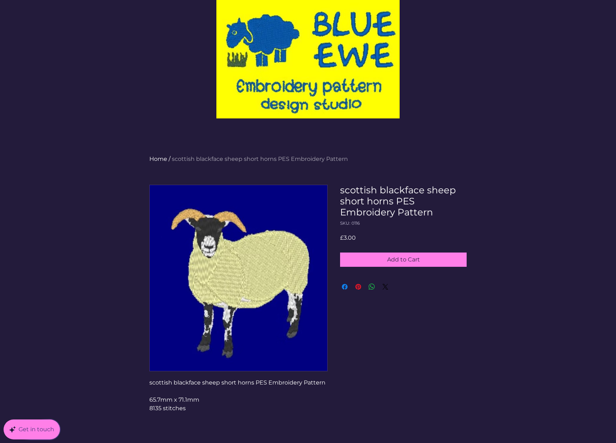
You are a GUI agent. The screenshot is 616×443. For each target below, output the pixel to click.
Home (158, 159)
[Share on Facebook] (344, 286)
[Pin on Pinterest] (358, 286)
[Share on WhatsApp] (372, 286)
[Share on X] (385, 286)
